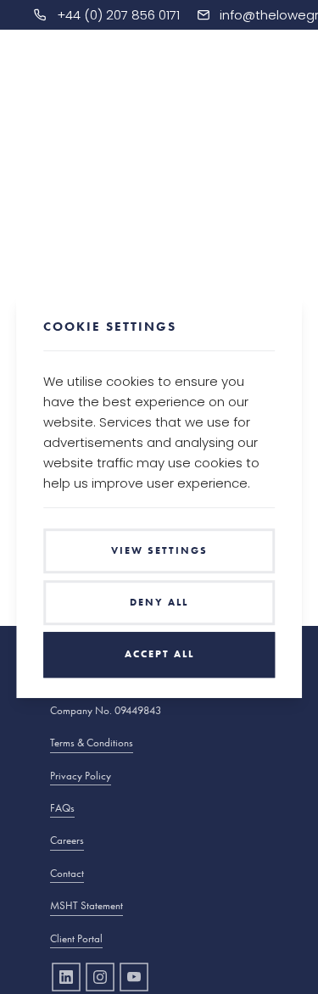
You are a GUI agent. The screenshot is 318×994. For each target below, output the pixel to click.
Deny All (159, 602)
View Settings (159, 550)
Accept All (159, 655)
